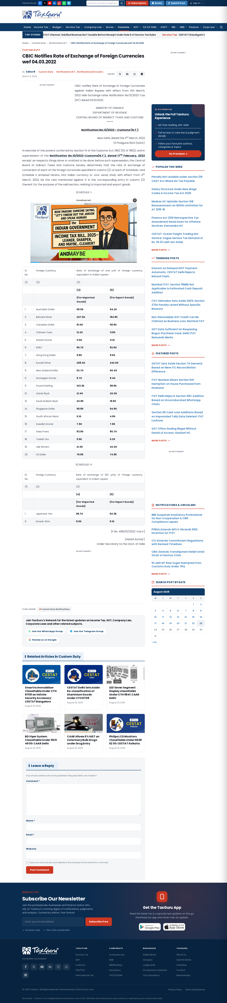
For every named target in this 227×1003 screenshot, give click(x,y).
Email (30, 834)
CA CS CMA (149, 27)
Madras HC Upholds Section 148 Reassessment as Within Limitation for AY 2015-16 (177, 205)
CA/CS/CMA (115, 975)
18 (163, 623)
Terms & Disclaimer (195, 989)
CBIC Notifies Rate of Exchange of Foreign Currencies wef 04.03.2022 (83, 59)
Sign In (196, 3)
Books (158, 3)
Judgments (149, 965)
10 (155, 617)
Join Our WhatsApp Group (47, 631)
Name (30, 820)
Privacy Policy (175, 989)
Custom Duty (39, 43)
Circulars (148, 959)
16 (201, 617)
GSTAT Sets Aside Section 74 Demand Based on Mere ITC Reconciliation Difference (177, 367)
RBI (173, 27)
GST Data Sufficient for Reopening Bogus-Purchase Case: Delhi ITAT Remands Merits (174, 333)
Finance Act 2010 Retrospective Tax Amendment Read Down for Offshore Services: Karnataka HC (176, 222)
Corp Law (209, 27)
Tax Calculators (151, 975)
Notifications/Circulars (90, 71)
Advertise (181, 965)
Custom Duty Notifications (55, 609)
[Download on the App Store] (174, 927)
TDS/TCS (80, 970)
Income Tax (41, 27)
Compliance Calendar (155, 970)
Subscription (138, 3)
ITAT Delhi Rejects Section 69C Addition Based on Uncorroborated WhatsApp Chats (178, 400)
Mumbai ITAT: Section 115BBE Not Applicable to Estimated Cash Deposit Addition (177, 288)
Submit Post (178, 3)
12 (171, 617)
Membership (183, 975)
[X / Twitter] (45, 3)
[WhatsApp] (64, 3)
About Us (181, 954)
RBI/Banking (115, 965)
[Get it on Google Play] (150, 927)
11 (163, 617)
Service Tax (73, 27)
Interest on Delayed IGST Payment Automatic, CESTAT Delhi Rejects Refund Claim (174, 272)
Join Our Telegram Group (88, 631)
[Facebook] (40, 3)
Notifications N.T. (58, 43)
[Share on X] (120, 74)
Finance (194, 27)
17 (155, 623)
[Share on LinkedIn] (127, 74)
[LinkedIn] (55, 3)
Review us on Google (44, 639)
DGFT (164, 27)
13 (178, 617)
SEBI (182, 27)
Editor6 (30, 71)
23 (201, 623)
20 (178, 623)
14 (185, 617)
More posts (159, 249)
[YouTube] (50, 3)
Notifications (149, 954)
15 (193, 617)
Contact (180, 970)
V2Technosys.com (84, 989)
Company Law (93, 27)
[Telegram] (69, 3)
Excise (110, 27)
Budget (57, 27)
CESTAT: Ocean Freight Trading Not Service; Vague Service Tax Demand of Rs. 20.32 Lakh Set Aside (177, 238)
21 (186, 623)
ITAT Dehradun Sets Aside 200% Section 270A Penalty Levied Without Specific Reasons (178, 305)
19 (170, 623)
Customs (123, 27)
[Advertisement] (47, 117)
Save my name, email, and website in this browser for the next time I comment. (69, 862)
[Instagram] (59, 3)
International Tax (84, 975)
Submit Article (183, 959)
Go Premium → (178, 153)
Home (27, 27)
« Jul (154, 642)
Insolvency (115, 970)
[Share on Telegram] (142, 74)
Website (31, 848)
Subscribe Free (98, 921)
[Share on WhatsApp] (135, 74)
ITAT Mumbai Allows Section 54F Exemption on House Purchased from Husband (176, 384)
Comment (33, 781)
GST (135, 27)
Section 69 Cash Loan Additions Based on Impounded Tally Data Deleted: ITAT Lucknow (178, 416)
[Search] (121, 3)
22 (193, 623)
